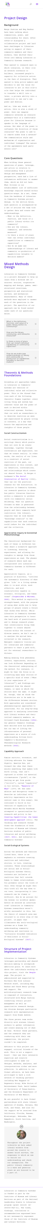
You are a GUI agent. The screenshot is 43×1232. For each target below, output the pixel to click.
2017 (7, 837)
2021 (14, 837)
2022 (16, 746)
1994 (33, 720)
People (32, 972)
